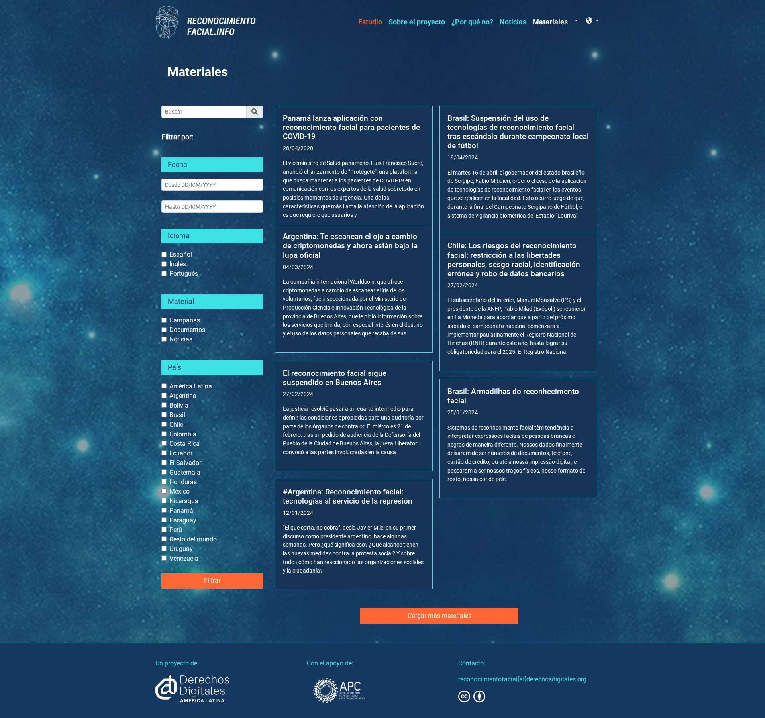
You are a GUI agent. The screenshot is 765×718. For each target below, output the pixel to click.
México (179, 491)
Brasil (177, 415)
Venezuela (183, 558)
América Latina (190, 386)
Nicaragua (183, 501)
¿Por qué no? (472, 22)
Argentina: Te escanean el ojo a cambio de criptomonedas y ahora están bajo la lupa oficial (350, 245)
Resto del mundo (193, 539)
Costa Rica (184, 443)
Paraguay (182, 520)
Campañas (184, 320)
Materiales (550, 22)
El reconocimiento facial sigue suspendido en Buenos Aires (334, 378)
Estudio (370, 22)
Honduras (183, 482)
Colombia (182, 434)
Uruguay (181, 549)
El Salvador (185, 463)
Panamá (181, 510)
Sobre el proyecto (416, 22)
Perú (175, 530)
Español (180, 254)
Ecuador (180, 453)
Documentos (187, 329)
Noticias (513, 22)
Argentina (182, 396)
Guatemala (184, 472)
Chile (176, 424)
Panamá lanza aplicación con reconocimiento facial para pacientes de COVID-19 (351, 127)
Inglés (177, 264)
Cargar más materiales (439, 616)
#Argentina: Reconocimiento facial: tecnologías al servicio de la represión (347, 496)
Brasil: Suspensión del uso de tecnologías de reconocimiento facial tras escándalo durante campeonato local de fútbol (518, 132)
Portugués (183, 273)
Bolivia (178, 405)
